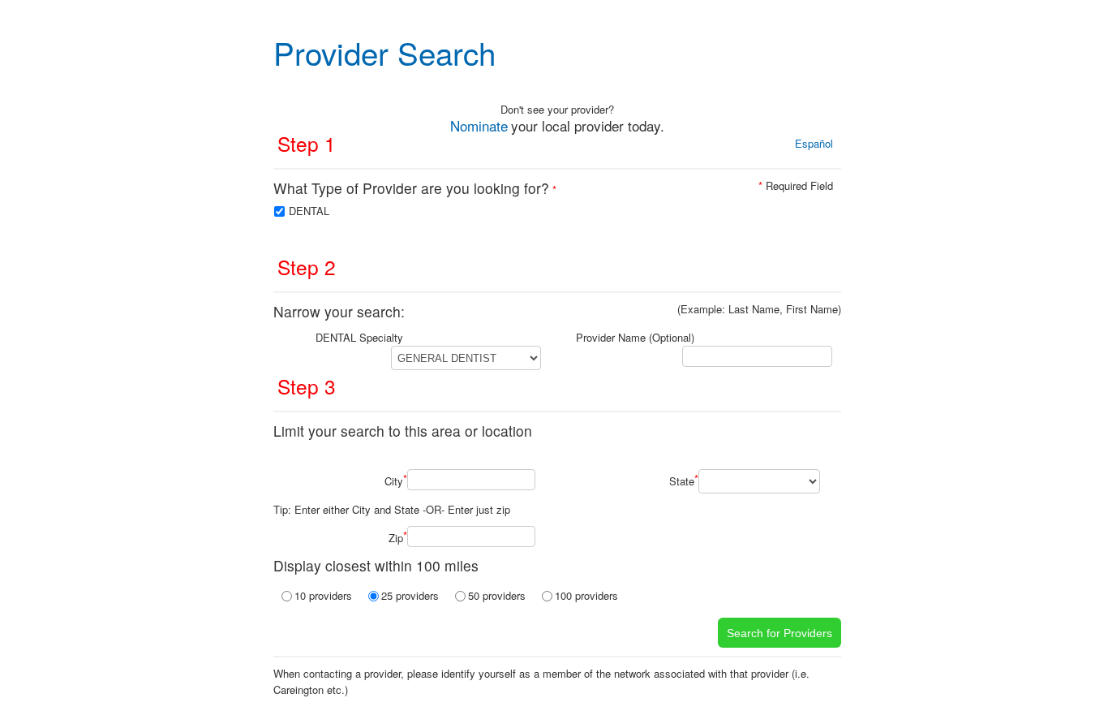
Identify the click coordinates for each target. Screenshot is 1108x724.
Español (814, 143)
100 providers (586, 595)
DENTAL (309, 210)
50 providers (497, 595)
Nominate (479, 125)
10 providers (323, 595)
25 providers (410, 595)
